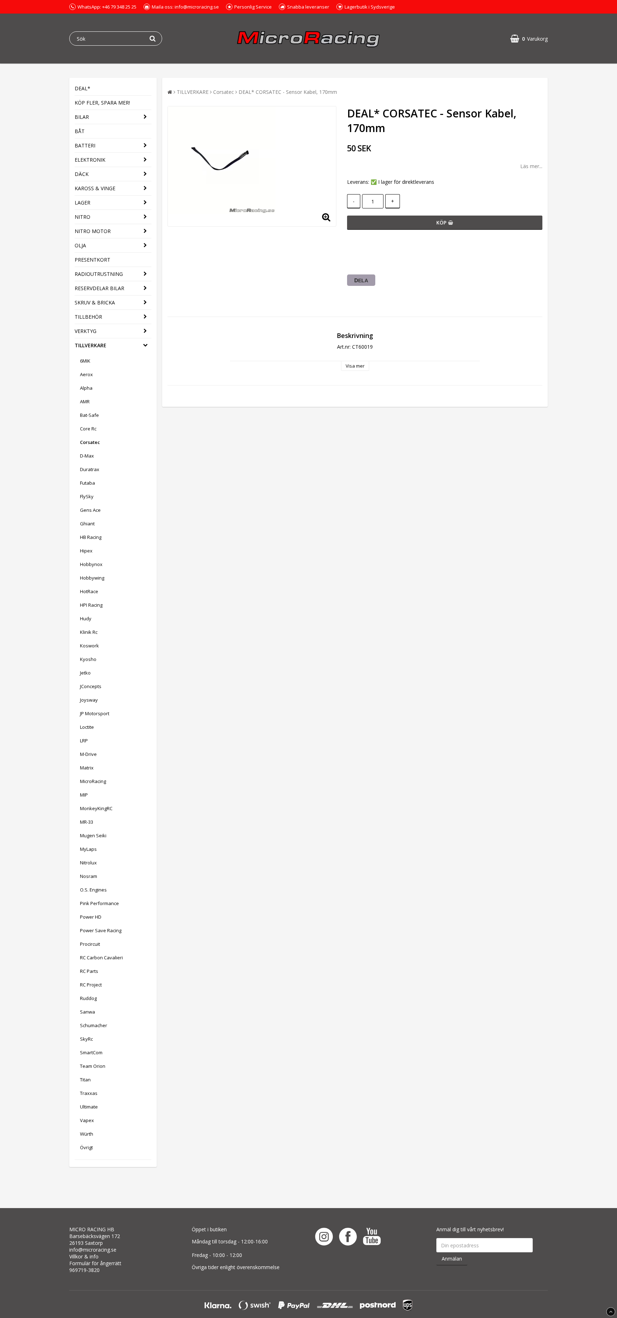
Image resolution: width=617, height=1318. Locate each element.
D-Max (87, 456)
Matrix (87, 767)
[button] (529, 38)
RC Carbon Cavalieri (101, 957)
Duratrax (89, 469)
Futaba (87, 483)
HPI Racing (91, 605)
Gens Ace (90, 510)
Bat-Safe (89, 415)
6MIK (85, 361)
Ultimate (89, 1107)
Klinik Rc (88, 632)
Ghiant (87, 523)
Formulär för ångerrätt (95, 1263)
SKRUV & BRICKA (95, 302)
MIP (84, 795)
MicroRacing (93, 781)
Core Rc (88, 428)
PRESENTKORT (92, 259)
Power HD (90, 917)
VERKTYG (85, 331)
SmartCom (91, 1052)
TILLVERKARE (90, 345)
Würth (86, 1134)
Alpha (86, 388)
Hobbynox (91, 564)
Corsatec (90, 442)
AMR (85, 401)
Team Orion (92, 1066)
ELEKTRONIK (90, 159)
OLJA (80, 245)
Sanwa (87, 1012)
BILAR (82, 116)
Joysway (89, 700)
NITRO (82, 216)
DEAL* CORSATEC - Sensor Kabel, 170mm (288, 92)
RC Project (91, 984)
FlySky (87, 496)
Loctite (87, 727)
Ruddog (88, 998)
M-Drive (88, 754)
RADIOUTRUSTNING (99, 274)
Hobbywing (92, 578)
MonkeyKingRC (96, 808)
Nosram (88, 876)
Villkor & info (84, 1256)
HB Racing (90, 537)
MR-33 (86, 822)
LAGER (82, 202)
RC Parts (89, 971)
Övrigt (86, 1147)
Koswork (89, 645)
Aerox (86, 374)
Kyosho (88, 659)
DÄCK (82, 174)
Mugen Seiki (93, 835)
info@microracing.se (92, 1249)
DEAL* (82, 88)
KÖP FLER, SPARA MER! (102, 102)
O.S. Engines (93, 890)
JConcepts (90, 686)
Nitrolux (88, 862)
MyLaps (88, 849)
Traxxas (88, 1093)
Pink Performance (99, 903)
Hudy (85, 618)
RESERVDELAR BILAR (99, 288)
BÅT (80, 131)
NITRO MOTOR (93, 231)
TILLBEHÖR (88, 316)
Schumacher (93, 1025)
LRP (84, 740)
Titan (85, 1079)
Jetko (85, 673)
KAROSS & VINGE (95, 188)
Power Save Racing (100, 930)
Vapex (87, 1120)
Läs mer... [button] (531, 166)
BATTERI (85, 145)
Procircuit (90, 944)
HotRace (89, 591)
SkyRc (86, 1039)
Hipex (86, 550)
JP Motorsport (94, 713)
